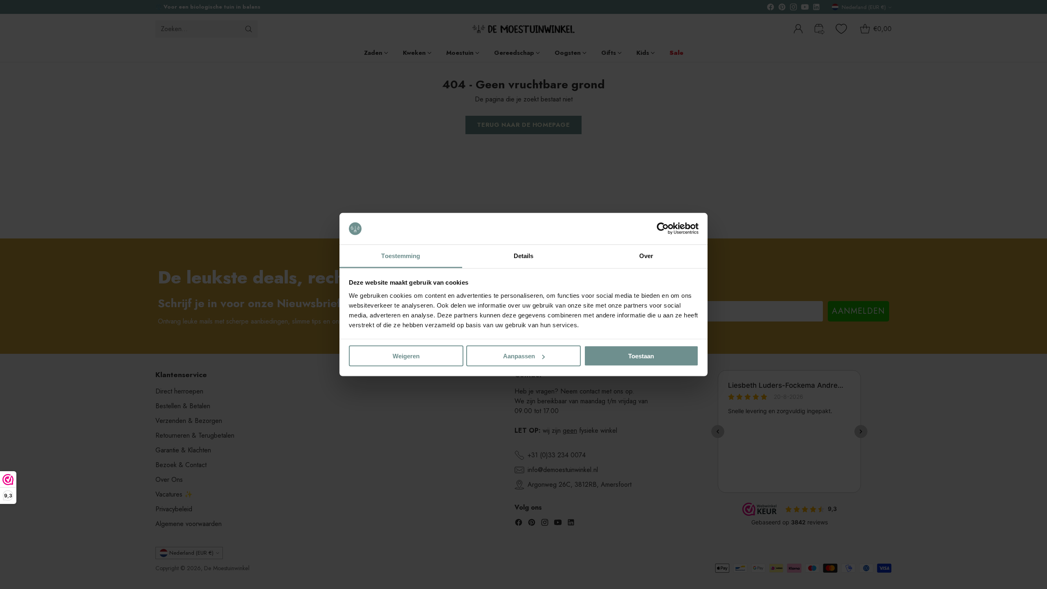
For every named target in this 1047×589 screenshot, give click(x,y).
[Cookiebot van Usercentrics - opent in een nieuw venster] (663, 229)
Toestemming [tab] (400, 255)
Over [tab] (646, 255)
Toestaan (641, 356)
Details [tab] (524, 255)
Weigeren (406, 356)
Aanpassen (519, 356)
